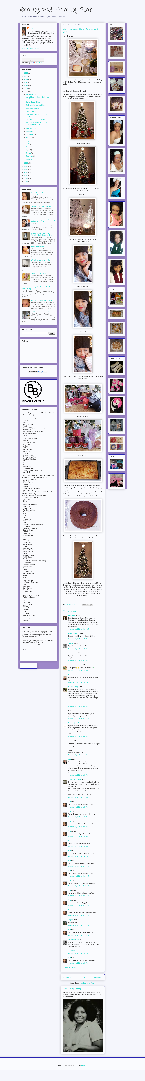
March (28, 153)
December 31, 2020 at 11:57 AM (78, 935)
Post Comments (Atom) (87, 983)
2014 (26, 178)
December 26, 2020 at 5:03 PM (78, 649)
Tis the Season (31, 111)
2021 (26, 88)
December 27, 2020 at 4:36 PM (78, 737)
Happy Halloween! (37, 246)
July (27, 141)
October (29, 131)
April (28, 150)
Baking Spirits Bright (33, 102)
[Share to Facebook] (89, 605)
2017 (26, 169)
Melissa (73, 950)
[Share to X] (87, 605)
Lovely (70, 741)
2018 (26, 166)
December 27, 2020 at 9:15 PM (78, 755)
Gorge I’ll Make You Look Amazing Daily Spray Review (41, 234)
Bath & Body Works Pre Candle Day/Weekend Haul (37, 123)
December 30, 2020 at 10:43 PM (78, 915)
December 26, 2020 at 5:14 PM (78, 661)
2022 (26, 85)
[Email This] (83, 605)
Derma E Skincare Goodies (41, 206)
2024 (26, 79)
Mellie (70, 675)
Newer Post (67, 977)
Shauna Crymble (73, 633)
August (29, 137)
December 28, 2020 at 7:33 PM (78, 775)
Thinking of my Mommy (72, 989)
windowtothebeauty (74, 665)
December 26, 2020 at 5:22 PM (78, 670)
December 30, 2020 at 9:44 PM (78, 836)
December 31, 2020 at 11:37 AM (78, 925)
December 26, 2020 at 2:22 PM (78, 639)
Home (83, 977)
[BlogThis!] (85, 605)
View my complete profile (31, 48)
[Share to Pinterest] (91, 605)
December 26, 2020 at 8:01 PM (78, 707)
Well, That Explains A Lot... (40, 260)
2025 (26, 76)
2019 (26, 163)
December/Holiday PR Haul (35, 108)
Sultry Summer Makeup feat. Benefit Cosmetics (41, 194)
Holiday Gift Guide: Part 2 (40, 312)
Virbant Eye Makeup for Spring (42, 300)
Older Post (98, 977)
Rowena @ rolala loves (76, 723)
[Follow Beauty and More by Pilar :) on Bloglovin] (37, 373)
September (30, 134)
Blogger (83, 1065)
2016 (26, 172)
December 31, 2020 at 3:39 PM (78, 963)
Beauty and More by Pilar (56, 10)
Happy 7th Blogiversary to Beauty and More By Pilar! (43, 221)
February (29, 156)
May (28, 147)
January (29, 159)
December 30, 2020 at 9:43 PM (78, 817)
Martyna (70, 643)
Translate (38, 63)
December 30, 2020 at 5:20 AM (78, 797)
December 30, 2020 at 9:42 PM (78, 807)
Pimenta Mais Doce (74, 779)
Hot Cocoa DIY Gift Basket (35, 119)
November (30, 128)
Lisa (69, 759)
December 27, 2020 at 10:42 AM (78, 718)
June (28, 144)
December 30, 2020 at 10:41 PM (78, 866)
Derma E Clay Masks (38, 273)
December (30, 94)
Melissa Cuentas (73, 939)
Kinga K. (71, 920)
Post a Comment (70, 967)
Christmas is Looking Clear (35, 105)
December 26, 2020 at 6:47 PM (78, 682)
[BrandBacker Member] (33, 402)
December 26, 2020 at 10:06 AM (78, 629)
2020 (26, 91)
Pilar (69, 801)
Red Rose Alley (73, 687)
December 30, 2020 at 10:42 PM (78, 886)
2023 (26, 82)
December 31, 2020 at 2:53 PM (78, 953)
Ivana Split (71, 615)
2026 (26, 73)
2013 (26, 181)
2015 (26, 175)
